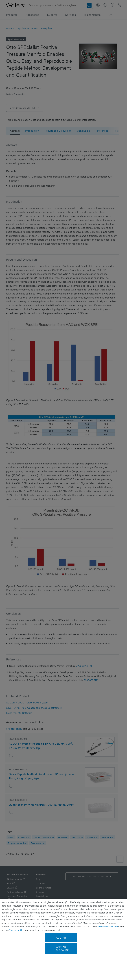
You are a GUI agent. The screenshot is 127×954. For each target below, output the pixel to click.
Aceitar (61, 937)
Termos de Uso (16, 930)
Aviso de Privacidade (107, 926)
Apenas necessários (61, 948)
